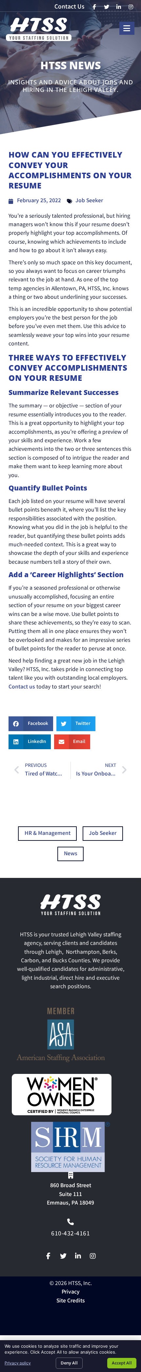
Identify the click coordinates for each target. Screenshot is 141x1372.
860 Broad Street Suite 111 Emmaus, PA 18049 (70, 1195)
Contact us (22, 687)
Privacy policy (18, 1363)
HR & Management (47, 834)
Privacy (71, 1292)
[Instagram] (92, 1256)
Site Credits (70, 1301)
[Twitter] (63, 1256)
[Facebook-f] (48, 1256)
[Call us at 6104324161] (70, 1222)
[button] (31, 723)
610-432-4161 (70, 1234)
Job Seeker (89, 201)
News (70, 854)
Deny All (69, 1363)
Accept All (122, 1363)
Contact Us (69, 7)
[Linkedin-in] (78, 1256)
